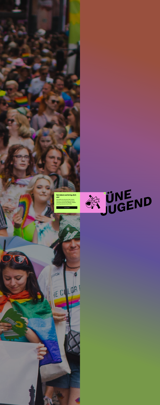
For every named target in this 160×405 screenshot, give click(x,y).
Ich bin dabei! (66, 207)
